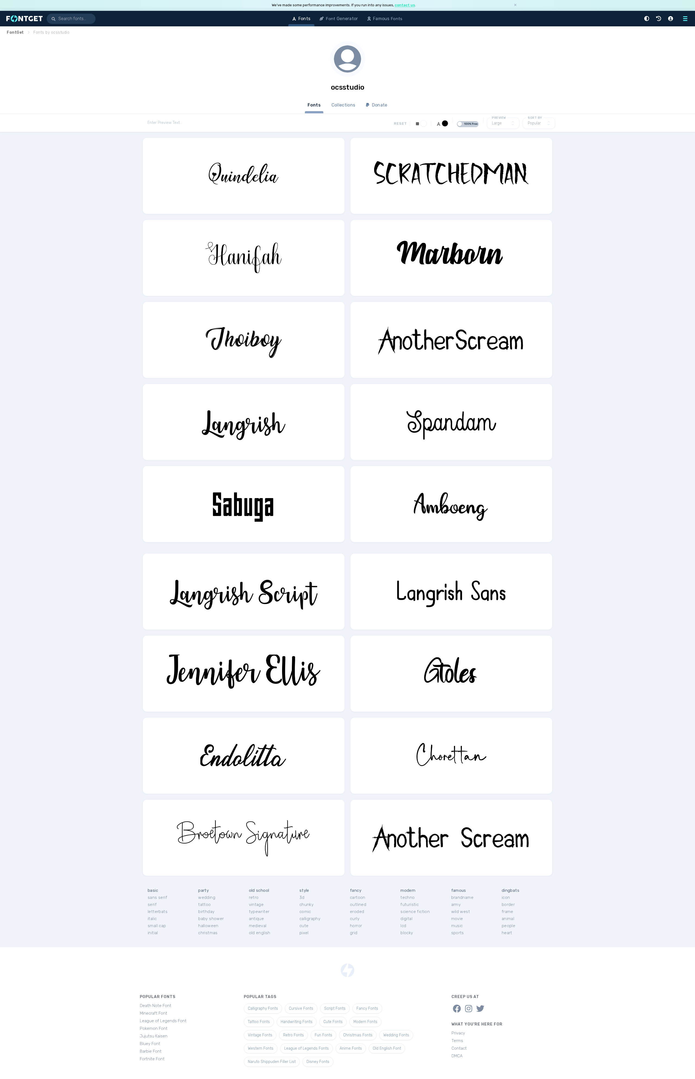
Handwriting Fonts (296, 1021)
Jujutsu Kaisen (154, 1036)
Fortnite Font (152, 1058)
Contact (459, 1048)
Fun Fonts (323, 1035)
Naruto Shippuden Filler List (272, 1061)
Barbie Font (151, 1051)
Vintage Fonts (260, 1035)
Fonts (314, 105)
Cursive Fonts (301, 1008)
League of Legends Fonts (306, 1048)
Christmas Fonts (357, 1035)
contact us (405, 5)
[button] (647, 18)
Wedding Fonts (396, 1035)
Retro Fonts (293, 1035)
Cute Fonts (333, 1021)
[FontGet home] (23, 18)
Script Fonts (335, 1008)
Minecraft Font (153, 1013)
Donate (379, 105)
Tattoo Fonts (259, 1021)
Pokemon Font (154, 1028)
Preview (499, 118)
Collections (343, 105)
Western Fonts (260, 1048)
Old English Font (387, 1048)
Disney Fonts (318, 1061)
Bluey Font (150, 1043)
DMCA (457, 1055)
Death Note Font (155, 1005)
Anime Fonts (351, 1048)
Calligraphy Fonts (263, 1008)
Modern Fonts (365, 1021)
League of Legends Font (163, 1020)
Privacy (458, 1033)
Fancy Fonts (367, 1008)
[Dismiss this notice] (515, 5)
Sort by (535, 118)
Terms (457, 1040)
